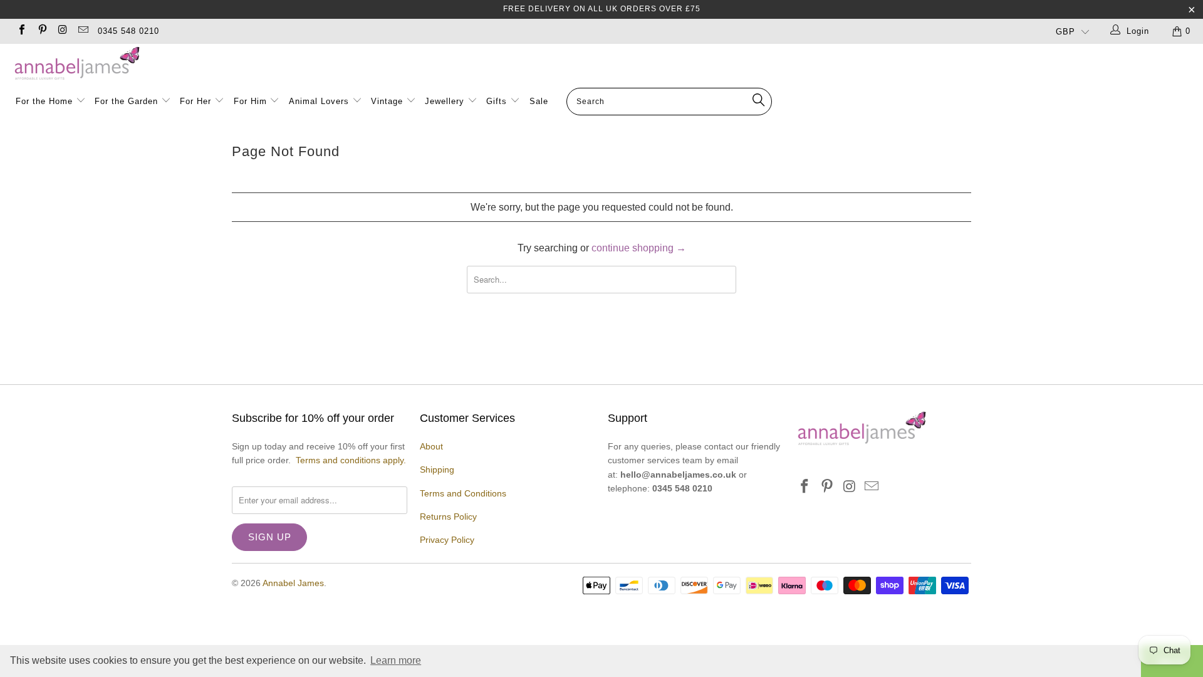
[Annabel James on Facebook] (21, 31)
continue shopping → (638, 248)
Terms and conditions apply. (351, 460)
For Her (195, 101)
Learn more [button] (395, 660)
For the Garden (128, 101)
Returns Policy (448, 517)
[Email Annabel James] (82, 31)
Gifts (496, 101)
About (431, 446)
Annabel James (293, 583)
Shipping (437, 469)
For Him (250, 101)
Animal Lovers (319, 101)
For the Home (44, 101)
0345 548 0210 (128, 31)
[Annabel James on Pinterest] (41, 31)
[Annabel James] (608, 64)
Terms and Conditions (463, 493)
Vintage (388, 101)
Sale (538, 101)
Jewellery (446, 101)
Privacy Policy (447, 540)
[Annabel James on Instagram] (62, 31)
